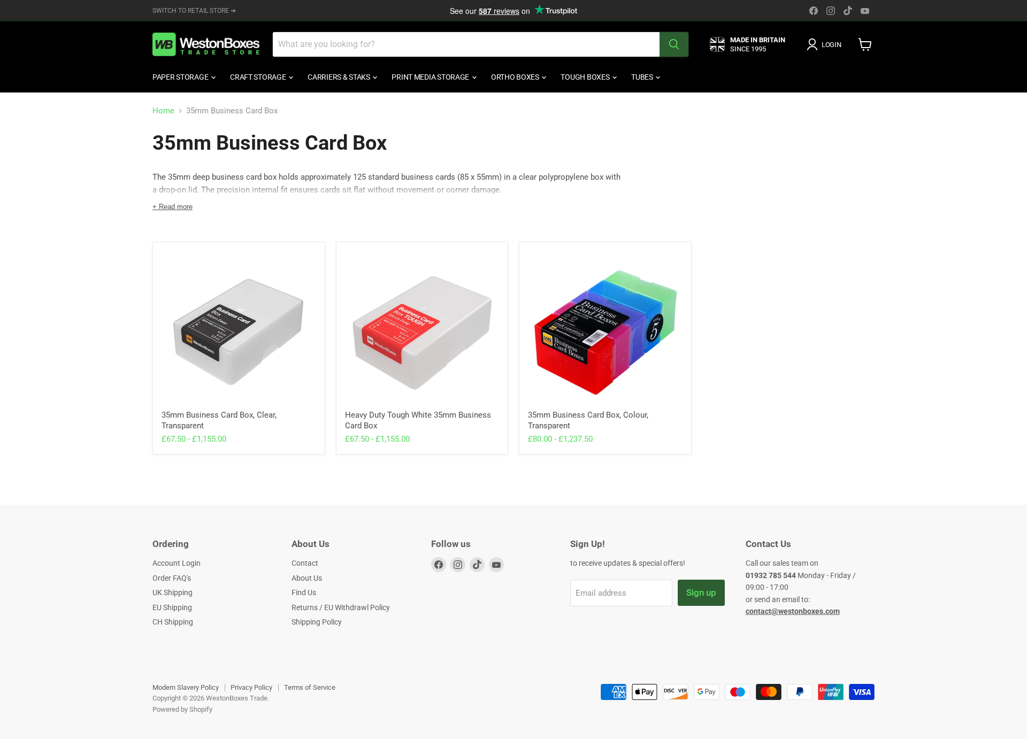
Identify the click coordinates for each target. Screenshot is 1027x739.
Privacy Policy (251, 687)
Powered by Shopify (182, 709)
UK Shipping (172, 592)
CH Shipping (172, 622)
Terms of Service (309, 687)
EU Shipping (172, 607)
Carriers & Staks (339, 77)
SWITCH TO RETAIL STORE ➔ (194, 10)
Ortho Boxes (516, 77)
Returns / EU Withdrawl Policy (341, 607)
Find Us (304, 592)
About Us (307, 578)
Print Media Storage (431, 77)
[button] (826, 44)
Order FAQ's (171, 578)
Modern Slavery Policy (185, 687)
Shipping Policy (317, 622)
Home (163, 111)
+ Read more (172, 207)
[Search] (674, 44)
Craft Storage (258, 77)
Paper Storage (181, 77)
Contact (305, 563)
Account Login (176, 563)
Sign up (701, 592)
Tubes (642, 77)
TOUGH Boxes (586, 77)
